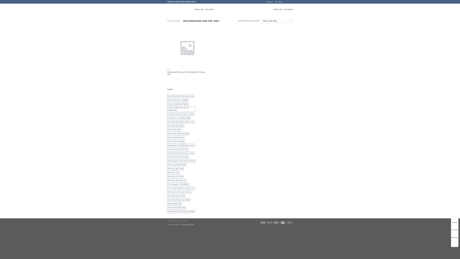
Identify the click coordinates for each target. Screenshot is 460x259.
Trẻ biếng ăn (184, 184)
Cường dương (173, 114)
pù (187, 149)
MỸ (182, 149)
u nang (186, 188)
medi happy (172, 145)
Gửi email (455, 229)
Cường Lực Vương (187, 114)
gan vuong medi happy (176, 122)
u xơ (192, 188)
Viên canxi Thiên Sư (184, 192)
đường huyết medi (174, 204)
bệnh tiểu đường (173, 100)
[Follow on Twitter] (289, 2)
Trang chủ (173, 21)
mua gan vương (173, 149)
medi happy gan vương (186, 145)
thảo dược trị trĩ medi (175, 176)
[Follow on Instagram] (287, 2)
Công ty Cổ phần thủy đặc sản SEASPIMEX (178, 109)
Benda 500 (176, 96)
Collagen (185, 100)
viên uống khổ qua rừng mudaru (179, 200)
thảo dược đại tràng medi (176, 180)
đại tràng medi (173, 211)
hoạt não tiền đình (174, 130)
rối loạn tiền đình (173, 153)
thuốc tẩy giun (173, 161)
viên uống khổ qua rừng (176, 196)
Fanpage (454, 222)
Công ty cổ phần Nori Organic (178, 104)
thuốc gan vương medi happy (178, 157)
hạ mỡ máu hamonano (176, 137)
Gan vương (190, 122)
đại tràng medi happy (187, 211)
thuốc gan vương (188, 153)
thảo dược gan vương (175, 169)
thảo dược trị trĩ (173, 172)
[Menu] (269, 10)
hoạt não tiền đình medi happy (178, 134)
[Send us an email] (291, 2)
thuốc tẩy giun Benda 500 (177, 165)
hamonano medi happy (176, 126)
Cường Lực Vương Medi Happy (179, 118)
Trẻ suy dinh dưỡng (175, 188)
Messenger (454, 237)
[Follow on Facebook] (285, 2)
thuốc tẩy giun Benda (187, 161)
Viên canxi (171, 192)
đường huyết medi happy (176, 207)
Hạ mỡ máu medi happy (176, 141)
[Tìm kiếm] (191, 9)
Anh (169, 96)
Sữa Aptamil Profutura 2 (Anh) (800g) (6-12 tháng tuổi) (186, 73)
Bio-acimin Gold (188, 96)
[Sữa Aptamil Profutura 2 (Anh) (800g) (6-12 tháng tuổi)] (187, 47)
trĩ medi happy (173, 184)
